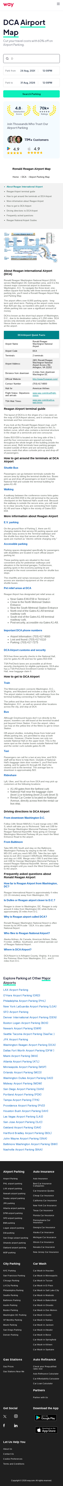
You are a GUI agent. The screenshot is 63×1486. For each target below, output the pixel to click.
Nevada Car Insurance (44, 1247)
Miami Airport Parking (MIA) (20, 1056)
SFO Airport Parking (15, 1012)
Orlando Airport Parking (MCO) (22, 1072)
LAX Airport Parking (15, 989)
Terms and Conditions (13, 1464)
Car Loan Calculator (43, 1384)
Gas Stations (12, 1359)
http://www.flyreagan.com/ (45, 379)
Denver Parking (10, 1335)
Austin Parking (10, 1305)
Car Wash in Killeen (42, 1345)
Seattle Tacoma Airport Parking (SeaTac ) (29, 1034)
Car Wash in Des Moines (45, 1310)
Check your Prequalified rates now (45, 1368)
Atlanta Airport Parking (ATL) (21, 1061)
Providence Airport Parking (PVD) (24, 1105)
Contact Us (8, 1454)
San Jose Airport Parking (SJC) (22, 1122)
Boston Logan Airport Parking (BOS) (25, 1023)
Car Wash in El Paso (43, 1286)
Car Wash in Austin (42, 1315)
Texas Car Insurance (43, 1211)
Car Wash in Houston (43, 1271)
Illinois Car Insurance (43, 1242)
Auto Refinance (44, 1359)
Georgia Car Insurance (44, 1228)
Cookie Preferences (12, 1459)
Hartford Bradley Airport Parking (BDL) (27, 1133)
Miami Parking (10, 1325)
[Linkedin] (18, 1428)
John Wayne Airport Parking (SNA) (25, 1138)
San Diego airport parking (15, 1238)
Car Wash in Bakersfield (45, 1300)
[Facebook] (7, 1428)
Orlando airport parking (14, 1243)
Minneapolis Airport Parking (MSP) (24, 1067)
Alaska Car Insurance (43, 1233)
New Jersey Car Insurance (46, 1252)
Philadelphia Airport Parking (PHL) (24, 1000)
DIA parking (9, 1233)
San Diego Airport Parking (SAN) (23, 1089)
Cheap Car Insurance (43, 1196)
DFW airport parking (13, 1213)
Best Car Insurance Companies (42, 1185)
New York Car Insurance (45, 1206)
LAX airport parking (12, 1189)
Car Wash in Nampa (42, 1320)
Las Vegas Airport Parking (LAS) (23, 1116)
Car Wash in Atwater (43, 1330)
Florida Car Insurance (43, 1216)
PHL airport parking (12, 1184)
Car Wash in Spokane (43, 1350)
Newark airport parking (14, 1194)
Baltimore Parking (12, 1300)
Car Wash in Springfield (44, 1340)
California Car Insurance (45, 1201)
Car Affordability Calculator (46, 1379)
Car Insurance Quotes (43, 1191)
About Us (7, 1449)
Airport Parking (10, 1179)
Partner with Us (40, 1398)
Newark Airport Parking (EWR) (22, 1028)
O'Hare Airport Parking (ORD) (21, 995)
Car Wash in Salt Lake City (46, 1290)
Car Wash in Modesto (43, 1295)
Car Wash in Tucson (43, 1281)
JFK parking (9, 1203)
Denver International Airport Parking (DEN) (30, 1017)
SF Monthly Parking (12, 1320)
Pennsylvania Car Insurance (41, 1221)
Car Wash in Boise (42, 1335)
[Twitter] (7, 1419)
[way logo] (8, 6)
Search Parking (31, 93)
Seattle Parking (10, 1295)
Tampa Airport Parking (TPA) (21, 1100)
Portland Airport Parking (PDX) (22, 1094)
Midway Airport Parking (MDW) (22, 1083)
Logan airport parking (13, 1228)
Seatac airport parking (14, 1198)
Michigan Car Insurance (44, 1237)
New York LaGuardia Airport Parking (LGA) (30, 1006)
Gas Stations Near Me (13, 1372)
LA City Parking (10, 1286)
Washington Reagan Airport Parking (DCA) (29, 1044)
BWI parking (9, 1223)
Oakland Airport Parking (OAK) (22, 1127)
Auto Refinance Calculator (46, 1374)
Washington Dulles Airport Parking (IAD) (28, 1078)
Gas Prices (8, 1367)
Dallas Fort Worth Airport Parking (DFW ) (28, 1050)
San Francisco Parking (14, 1276)
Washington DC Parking (14, 1315)
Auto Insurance (40, 1179)
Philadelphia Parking (13, 1290)
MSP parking (9, 1253)
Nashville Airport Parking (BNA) (23, 1149)
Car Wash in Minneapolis (45, 1276)
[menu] (58, 4)
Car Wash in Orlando (43, 1305)
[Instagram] (18, 1418)
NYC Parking (9, 1271)
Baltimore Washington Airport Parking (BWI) (30, 1144)
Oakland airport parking (14, 1248)
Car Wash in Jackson (43, 1325)
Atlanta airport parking (14, 1208)
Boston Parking (10, 1310)
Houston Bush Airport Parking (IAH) (25, 1111)
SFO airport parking (12, 1218)
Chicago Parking (11, 1281)
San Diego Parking (12, 1330)
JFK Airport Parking (15, 1039)
